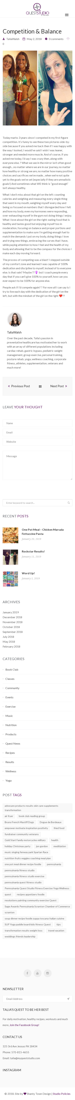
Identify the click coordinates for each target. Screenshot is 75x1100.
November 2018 (12, 622)
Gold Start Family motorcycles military (25, 840)
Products (10, 734)
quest (8, 894)
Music (9, 715)
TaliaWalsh (12, 38)
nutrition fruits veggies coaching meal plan (28, 858)
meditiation (60, 846)
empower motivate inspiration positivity (26, 828)
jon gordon (42, 846)
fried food (59, 828)
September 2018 (13, 631)
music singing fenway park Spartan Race (26, 852)
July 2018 (8, 636)
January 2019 (11, 612)
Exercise (10, 706)
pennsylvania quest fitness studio (23, 882)
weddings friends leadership (20, 936)
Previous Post (20, 386)
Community (12, 688)
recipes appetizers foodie (30, 894)
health (54, 840)
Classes (9, 678)
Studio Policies (61, 1093)
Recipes (10, 752)
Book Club (11, 669)
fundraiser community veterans (22, 834)
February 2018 (11, 646)
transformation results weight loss (23, 930)
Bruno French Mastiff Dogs (19, 822)
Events (9, 697)
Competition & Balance (32, 31)
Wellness (10, 771)
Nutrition (11, 725)
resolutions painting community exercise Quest (31, 900)
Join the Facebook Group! (24, 1025)
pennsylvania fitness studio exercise (24, 876)
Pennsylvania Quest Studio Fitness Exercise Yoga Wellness (37, 888)
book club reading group (32, 816)
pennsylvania (54, 864)
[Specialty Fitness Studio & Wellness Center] (37, 8)
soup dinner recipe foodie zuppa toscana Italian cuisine (34, 918)
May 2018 (9, 641)
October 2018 (11, 627)
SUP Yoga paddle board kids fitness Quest (28, 924)
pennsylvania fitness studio (20, 870)
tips (59, 924)
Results (9, 762)
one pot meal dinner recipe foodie (23, 864)
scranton (9, 912)
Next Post (57, 386)
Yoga (8, 780)
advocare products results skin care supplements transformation (31, 808)
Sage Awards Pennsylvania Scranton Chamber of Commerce (37, 906)
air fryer (9, 816)
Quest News (12, 743)
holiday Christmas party (17, 846)
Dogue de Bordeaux (50, 822)
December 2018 (12, 617)
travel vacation (56, 930)
